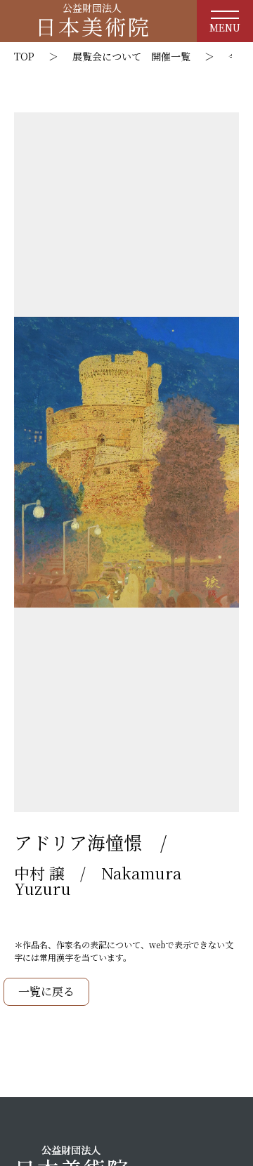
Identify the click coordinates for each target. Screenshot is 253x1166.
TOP (24, 56)
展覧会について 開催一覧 (131, 56)
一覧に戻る (46, 991)
